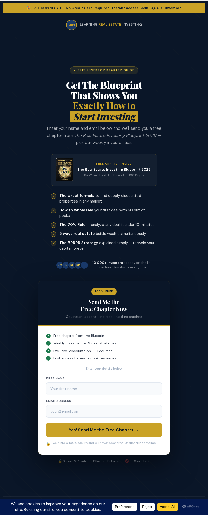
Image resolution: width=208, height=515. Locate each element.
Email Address (58, 401)
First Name (55, 378)
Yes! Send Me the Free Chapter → (104, 430)
